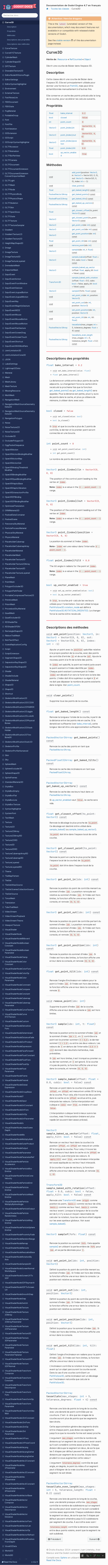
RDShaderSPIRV (12, 626)
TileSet (8, 880)
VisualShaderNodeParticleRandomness (16, 1214)
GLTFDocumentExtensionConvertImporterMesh (16, 174)
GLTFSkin (9, 207)
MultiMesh (9, 395)
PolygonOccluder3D (14, 586)
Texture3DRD (11, 849)
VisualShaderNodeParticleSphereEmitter (20, 1228)
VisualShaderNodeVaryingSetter (19, 1456)
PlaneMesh (10, 577)
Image (8, 248)
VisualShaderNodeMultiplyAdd (19, 1139)
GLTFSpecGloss (12, 212)
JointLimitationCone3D (15, 355)
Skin (7, 755)
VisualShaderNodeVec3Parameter (15, 1478)
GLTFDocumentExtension (16, 169)
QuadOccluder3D (12, 618)
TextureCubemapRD (14, 858)
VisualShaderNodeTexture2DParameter (16, 1327)
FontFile (8, 124)
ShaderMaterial (12, 680)
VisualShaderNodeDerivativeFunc (18, 1027)
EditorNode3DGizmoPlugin (17, 75)
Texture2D (10, 827)
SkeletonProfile (12, 746)
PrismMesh (10, 604)
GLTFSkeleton (11, 203)
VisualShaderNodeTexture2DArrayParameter (16, 1320)
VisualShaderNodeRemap (16, 1243)
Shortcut (9, 694)
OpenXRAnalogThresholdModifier (16, 468)
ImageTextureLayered (15, 261)
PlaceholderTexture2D (15, 559)
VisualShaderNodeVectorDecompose (16, 1508)
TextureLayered (12, 862)
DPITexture (10, 66)
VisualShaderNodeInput (16, 1101)
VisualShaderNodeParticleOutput (20, 1209)
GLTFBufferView (12, 156)
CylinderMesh (11, 57)
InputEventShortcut (14, 341)
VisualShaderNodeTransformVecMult (19, 1412)
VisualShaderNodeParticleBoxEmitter (18, 1169)
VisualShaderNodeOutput (16, 1148)
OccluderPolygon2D (14, 441)
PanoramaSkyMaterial (15, 524)
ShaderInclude (11, 676)
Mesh (7, 377)
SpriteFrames (11, 777)
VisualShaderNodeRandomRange (20, 1239)
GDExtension (11, 133)
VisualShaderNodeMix (15, 1135)
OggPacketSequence (14, 445)
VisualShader (11, 929)
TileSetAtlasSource (14, 885)
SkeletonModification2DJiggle (19, 711)
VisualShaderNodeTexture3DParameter (16, 1339)
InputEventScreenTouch (16, 337)
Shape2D (9, 685)
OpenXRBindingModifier (15, 474)
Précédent (55, 1539)
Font (7, 120)
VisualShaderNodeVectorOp (17, 1530)
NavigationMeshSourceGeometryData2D (20, 405)
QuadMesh (10, 613)
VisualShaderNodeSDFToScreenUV (19, 1288)
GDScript (9, 138)
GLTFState (10, 216)
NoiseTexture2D (12, 427)
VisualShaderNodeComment (18, 985)
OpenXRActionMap (13, 459)
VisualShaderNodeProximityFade (20, 1234)
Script (7, 649)
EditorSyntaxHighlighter (15, 84)
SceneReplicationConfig (16, 644)
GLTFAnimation (12, 151)
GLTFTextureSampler (14, 225)
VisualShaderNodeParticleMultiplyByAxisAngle (16, 1202)
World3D (9, 1555)
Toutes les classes (60, 8)
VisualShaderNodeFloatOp (17, 1064)
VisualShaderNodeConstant (17, 994)
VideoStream (11, 912)
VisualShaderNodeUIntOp (16, 1427)
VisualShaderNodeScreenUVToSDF (19, 1276)
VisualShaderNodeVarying (16, 1447)
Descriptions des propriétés (18, 40)
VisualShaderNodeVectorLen (18, 1526)
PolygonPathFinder (13, 591)
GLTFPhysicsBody (13, 194)
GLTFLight (10, 180)
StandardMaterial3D (14, 782)
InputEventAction (13, 279)
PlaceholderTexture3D (15, 568)
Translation (10, 903)
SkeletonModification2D (16, 698)
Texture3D (9, 845)
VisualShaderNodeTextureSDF (18, 1359)
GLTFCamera (11, 160)
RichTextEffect (12, 640)
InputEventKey (11, 301)
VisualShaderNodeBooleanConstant (17, 944)
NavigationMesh (12, 400)
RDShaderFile (11, 622)
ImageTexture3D (12, 257)
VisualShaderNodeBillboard (17, 938)
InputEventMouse (13, 315)
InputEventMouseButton (16, 319)
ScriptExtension (12, 653)
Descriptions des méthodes (18, 44)
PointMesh (10, 582)
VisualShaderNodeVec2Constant (20, 1461)
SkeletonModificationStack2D (18, 742)
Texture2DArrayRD (13, 836)
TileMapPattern (12, 876)
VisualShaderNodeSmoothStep (19, 1294)
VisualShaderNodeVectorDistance (16, 1515)
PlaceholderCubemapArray (17, 546)
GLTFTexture (11, 221)
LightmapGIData (12, 368)
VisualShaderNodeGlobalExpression (16, 1086)
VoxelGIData (11, 1546)
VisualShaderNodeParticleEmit (19, 1183)
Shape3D (9, 689)
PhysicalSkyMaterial (14, 533)
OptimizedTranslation (14, 506)
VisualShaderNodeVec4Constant (20, 1484)
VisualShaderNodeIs (14, 1123)
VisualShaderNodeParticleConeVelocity (19, 1177)
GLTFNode (10, 189)
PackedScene (11, 519)
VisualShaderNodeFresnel (16, 1080)
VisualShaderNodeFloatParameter (15, 1070)
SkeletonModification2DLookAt (19, 716)
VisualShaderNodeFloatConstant (20, 1055)
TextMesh (9, 818)
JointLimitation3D (13, 350)
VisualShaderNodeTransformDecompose (18, 1386)
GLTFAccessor (11, 147)
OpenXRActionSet (13, 463)
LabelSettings (11, 364)
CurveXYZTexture (13, 53)
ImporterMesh (11, 270)
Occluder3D (10, 436)
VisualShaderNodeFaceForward (19, 1051)
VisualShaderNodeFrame (16, 1076)
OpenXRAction (11, 450)
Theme (8, 871)
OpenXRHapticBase (14, 483)
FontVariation (11, 129)
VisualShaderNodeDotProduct (18, 1042)
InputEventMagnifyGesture (17, 306)
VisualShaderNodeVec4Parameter (15, 1489)
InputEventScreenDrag (15, 332)
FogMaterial (10, 111)
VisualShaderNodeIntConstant (19, 1105)
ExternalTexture (12, 93)
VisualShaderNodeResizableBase (20, 1252)
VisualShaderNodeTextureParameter (16, 1346)
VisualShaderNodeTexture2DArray (16, 1313)
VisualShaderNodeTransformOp (19, 1399)
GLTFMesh (10, 185)
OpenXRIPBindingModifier (17, 501)
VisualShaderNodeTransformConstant (18, 1379)
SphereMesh (10, 764)
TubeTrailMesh (11, 907)
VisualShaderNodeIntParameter (19, 1119)
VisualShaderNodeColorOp (17, 973)
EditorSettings (11, 79)
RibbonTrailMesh (12, 635)
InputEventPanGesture (15, 328)
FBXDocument (11, 102)
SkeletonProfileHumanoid (16, 751)
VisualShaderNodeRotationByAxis (18, 1258)
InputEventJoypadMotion (16, 297)
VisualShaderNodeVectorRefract (19, 1535)
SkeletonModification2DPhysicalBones (20, 721)
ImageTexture (11, 252)
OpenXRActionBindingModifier (18, 454)
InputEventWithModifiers (16, 346)
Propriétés (11, 31)
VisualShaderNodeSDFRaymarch (20, 1283)
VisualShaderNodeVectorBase (18, 1495)
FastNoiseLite (11, 97)
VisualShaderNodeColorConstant (16, 963)
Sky (6, 760)
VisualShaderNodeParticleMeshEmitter (19, 1195)
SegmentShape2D (13, 658)
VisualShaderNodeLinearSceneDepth (19, 1128)
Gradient (9, 230)
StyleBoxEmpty (12, 791)
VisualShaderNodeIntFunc (17, 1110)
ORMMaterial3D (12, 510)
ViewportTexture (12, 925)
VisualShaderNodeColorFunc (18, 969)
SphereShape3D (12, 773)
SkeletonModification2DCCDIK (19, 702)
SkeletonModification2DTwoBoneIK (18, 736)
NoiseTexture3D (12, 432)
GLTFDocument (12, 164)
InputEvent (10, 274)
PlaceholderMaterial (14, 551)
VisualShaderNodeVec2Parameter (15, 1466)
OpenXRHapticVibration (15, 488)
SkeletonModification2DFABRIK (19, 707)
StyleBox (9, 786)
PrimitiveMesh (11, 600)
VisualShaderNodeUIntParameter (15, 1432)
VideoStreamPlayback (15, 916)
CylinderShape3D (13, 62)
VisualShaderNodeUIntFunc (17, 1422)
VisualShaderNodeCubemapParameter (17, 1004)
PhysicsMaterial (12, 537)
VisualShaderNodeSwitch (16, 1303)
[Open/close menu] (3, 22)
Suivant (93, 1539)
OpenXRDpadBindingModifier (18, 479)
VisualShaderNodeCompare (17, 989)
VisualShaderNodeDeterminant (19, 1033)
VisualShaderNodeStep (15, 1298)
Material (8, 373)
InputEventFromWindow (16, 283)
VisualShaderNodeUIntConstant (19, 1418)
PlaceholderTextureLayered (17, 573)
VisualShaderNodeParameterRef (19, 1157)
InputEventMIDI (12, 310)
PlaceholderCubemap (14, 542)
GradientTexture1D (13, 234)
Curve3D (9, 22)
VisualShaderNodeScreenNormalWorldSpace (19, 1269)
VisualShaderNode (13, 934)
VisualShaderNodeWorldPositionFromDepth (19, 1540)
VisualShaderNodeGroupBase (18, 1092)
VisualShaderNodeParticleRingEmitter (18, 1221)
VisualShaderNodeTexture (16, 1307)
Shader (8, 671)
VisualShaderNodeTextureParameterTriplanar (16, 1353)
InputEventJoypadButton (16, 292)
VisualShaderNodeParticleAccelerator (16, 1163)
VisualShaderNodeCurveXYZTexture (16, 1015)
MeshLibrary (10, 382)
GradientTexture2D (13, 239)
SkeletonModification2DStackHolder (18, 728)
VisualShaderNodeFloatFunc (18, 1060)
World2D (9, 1551)
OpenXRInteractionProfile (16, 492)
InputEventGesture (13, 288)
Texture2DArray (12, 831)
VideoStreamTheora (14, 920)
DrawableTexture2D (14, 71)
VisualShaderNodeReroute (17, 1248)
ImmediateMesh (12, 265)
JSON (7, 359)
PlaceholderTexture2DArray (17, 564)
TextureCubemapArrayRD (16, 853)
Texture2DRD (11, 840)
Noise (7, 423)
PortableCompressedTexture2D (19, 595)
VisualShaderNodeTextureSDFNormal (16, 1364)
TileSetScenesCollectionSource (19, 889)
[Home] (47, 9)
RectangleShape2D (14, 631)
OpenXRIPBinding (13, 497)
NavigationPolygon (13, 418)
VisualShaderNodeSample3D (18, 1264)
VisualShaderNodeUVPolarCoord (20, 1443)
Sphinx (63, 1557)
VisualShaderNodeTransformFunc (18, 1393)
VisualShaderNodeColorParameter (16, 979)
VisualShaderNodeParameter (18, 1153)
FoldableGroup (11, 115)
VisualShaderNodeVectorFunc (18, 1521)
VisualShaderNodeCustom (17, 1021)
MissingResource (12, 391)
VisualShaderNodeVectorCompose (16, 1501)
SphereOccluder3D (13, 768)
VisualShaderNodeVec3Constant (20, 1472)
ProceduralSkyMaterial (15, 609)
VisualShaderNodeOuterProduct (19, 1144)
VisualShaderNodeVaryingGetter (19, 1452)
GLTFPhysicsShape (14, 198)
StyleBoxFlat (11, 795)
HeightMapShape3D (14, 243)
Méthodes (11, 35)
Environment (10, 88)
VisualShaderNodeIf (14, 1096)
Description (11, 27)
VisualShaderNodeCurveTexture (19, 1010)
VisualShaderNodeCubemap (17, 998)
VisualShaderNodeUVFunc (17, 1438)
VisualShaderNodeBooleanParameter (17, 951)
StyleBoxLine (11, 800)
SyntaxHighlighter (13, 809)
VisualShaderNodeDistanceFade (19, 1037)
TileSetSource (11, 894)
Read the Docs (53, 1560)
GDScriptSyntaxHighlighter (17, 142)
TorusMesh (10, 898)
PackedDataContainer (15, 515)
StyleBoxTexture (12, 804)
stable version (63, 40)
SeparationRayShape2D (16, 662)
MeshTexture (11, 386)
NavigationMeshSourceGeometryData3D (20, 412)
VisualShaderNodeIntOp (16, 1114)
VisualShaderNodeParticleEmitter (16, 1188)
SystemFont (10, 813)
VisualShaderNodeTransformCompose (18, 1372)
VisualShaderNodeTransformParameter (18, 1405)
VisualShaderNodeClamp (16, 957)
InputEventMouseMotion (16, 323)
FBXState (9, 106)
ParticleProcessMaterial (15, 528)
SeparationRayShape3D (15, 667)
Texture (8, 822)
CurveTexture (11, 48)
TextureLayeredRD (13, 867)
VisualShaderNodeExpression (18, 1046)
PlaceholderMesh (13, 555)
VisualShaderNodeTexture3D (18, 1333)
